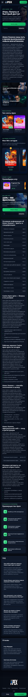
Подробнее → (6, 92)
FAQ (14, 691)
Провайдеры (14, 688)
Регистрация (23, 2)
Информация (22, 688)
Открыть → (6, 104)
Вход (7, 694)
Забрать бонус (14, 209)
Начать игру (14, 24)
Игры (9, 688)
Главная (4, 688)
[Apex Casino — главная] (9, 2)
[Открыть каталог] (2, 2)
